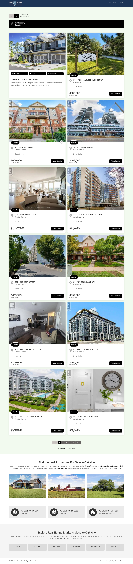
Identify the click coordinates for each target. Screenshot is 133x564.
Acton (18, 547)
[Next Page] (16, 16)
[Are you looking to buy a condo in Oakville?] (27, 512)
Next (78, 442)
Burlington (57, 547)
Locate (34, 73)
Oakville (73, 75)
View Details (115, 94)
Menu (122, 2)
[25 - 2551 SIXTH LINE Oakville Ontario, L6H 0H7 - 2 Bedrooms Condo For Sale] (37, 121)
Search (113, 2)
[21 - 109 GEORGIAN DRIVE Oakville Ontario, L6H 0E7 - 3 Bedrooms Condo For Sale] (95, 256)
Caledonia (76, 547)
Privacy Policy (110, 560)
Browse (16, 73)
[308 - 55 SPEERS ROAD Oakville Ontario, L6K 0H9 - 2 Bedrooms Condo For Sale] (95, 121)
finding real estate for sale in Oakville (112, 466)
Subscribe (52, 73)
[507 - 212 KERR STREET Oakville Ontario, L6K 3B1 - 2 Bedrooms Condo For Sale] (37, 256)
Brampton (37, 547)
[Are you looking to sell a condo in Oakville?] (66, 512)
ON (58, 448)
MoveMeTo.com (90, 466)
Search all (115, 547)
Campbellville (95, 547)
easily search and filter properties (64, 468)
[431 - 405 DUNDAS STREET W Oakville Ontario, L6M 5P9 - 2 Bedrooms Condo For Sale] (95, 323)
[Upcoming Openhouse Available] (62, 142)
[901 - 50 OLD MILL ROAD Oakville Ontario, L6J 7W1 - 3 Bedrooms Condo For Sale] (37, 188)
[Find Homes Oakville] (27, 486)
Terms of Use (119, 560)
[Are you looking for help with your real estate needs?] (105, 512)
